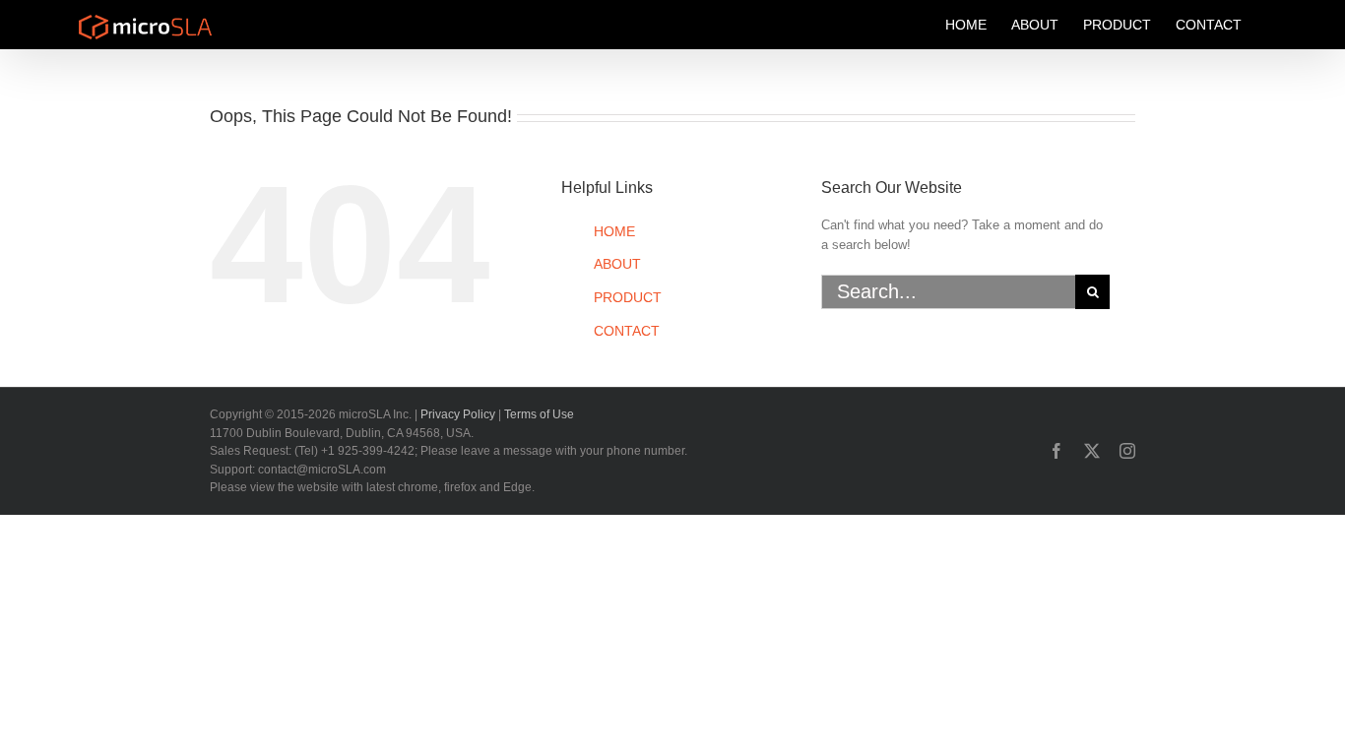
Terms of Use (539, 414)
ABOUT (617, 264)
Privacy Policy (457, 414)
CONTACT (627, 331)
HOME (614, 231)
